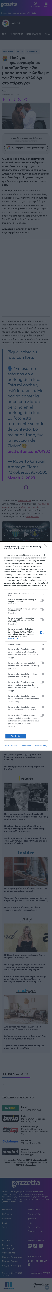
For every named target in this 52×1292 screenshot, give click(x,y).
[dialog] (26, 646)
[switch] (42, 600)
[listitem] (26, 594)
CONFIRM (16, 736)
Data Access (26, 746)
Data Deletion (11, 746)
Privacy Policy (41, 746)
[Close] (46, 546)
